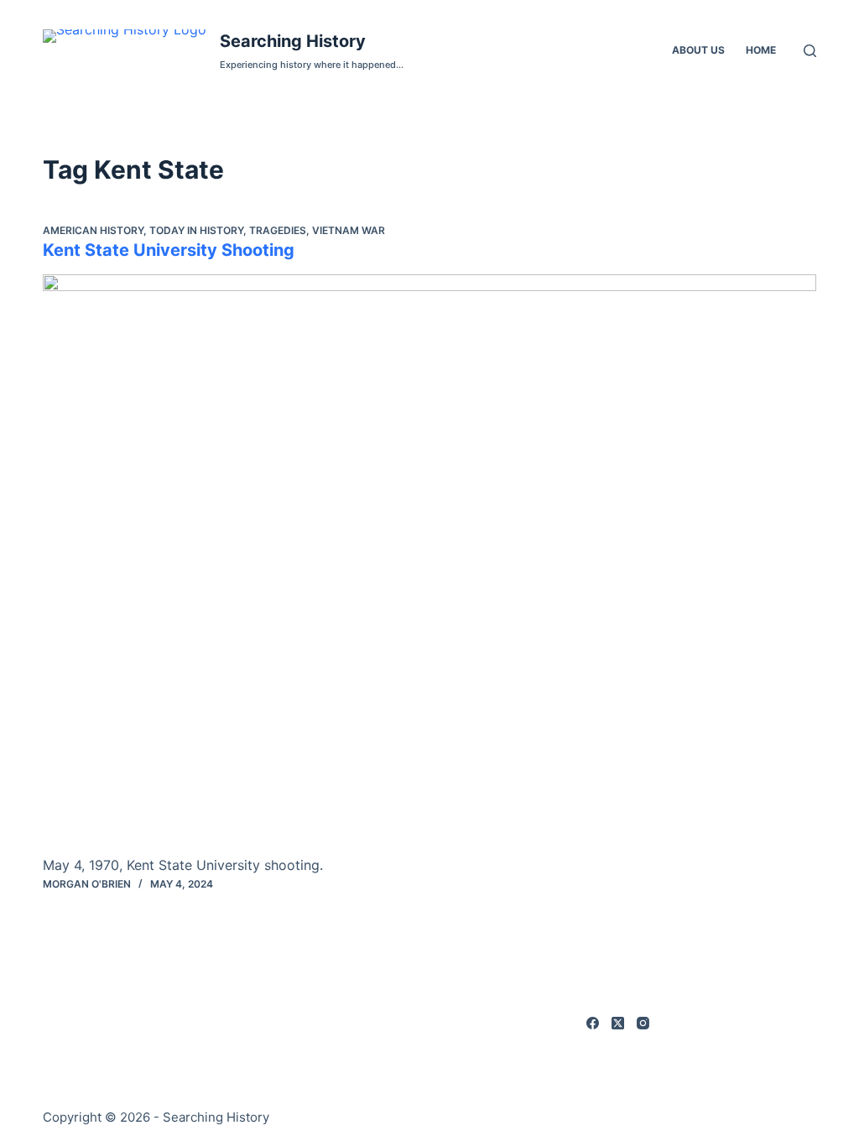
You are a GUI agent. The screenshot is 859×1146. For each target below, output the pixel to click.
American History (93, 230)
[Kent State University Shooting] (429, 564)
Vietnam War (348, 230)
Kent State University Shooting (168, 250)
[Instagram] (643, 1023)
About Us (698, 50)
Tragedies (277, 230)
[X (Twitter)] (618, 1023)
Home (761, 50)
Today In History (196, 230)
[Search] (810, 50)
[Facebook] (592, 1023)
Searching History (293, 41)
